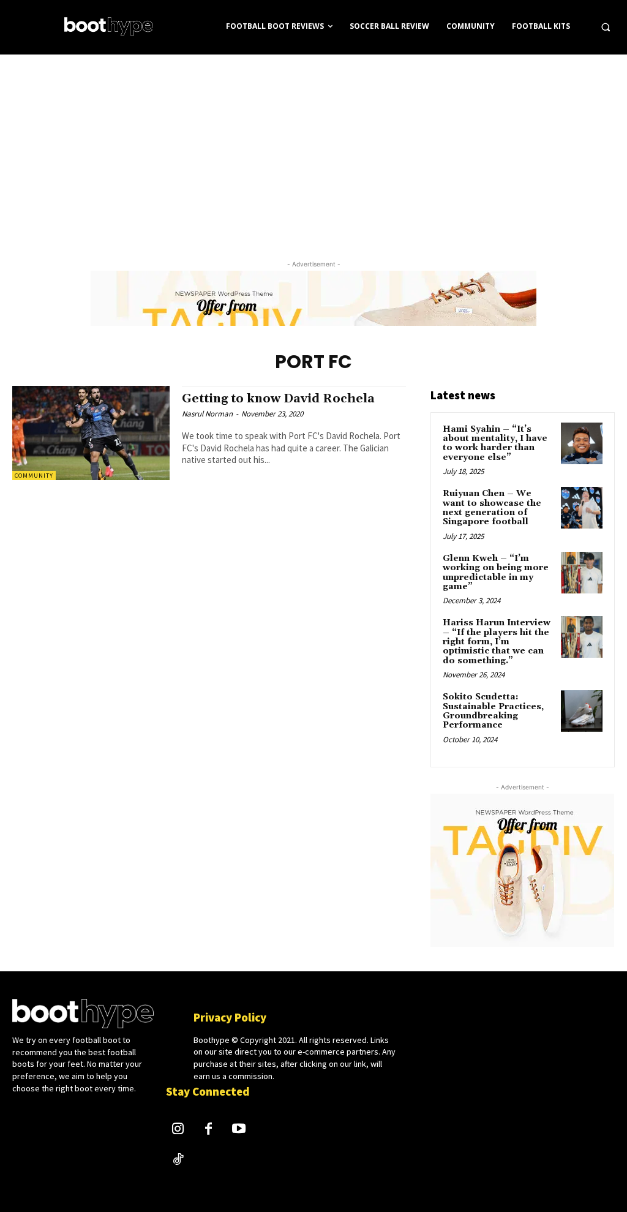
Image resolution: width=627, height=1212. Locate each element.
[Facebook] (209, 1130)
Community (34, 476)
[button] (605, 27)
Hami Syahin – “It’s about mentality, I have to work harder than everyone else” (495, 443)
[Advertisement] (313, 146)
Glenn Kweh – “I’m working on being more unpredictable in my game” (496, 572)
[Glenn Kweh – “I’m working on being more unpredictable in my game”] (582, 572)
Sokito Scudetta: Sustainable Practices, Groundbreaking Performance (493, 711)
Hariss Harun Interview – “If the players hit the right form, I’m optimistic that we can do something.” (496, 641)
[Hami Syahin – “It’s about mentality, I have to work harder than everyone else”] (582, 443)
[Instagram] (178, 1130)
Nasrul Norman (207, 413)
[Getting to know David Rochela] (91, 433)
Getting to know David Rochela (278, 398)
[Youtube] (239, 1130)
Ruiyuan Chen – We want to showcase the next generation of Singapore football (492, 507)
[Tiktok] (178, 1160)
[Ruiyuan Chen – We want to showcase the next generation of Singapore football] (582, 508)
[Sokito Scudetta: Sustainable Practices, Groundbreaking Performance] (582, 711)
